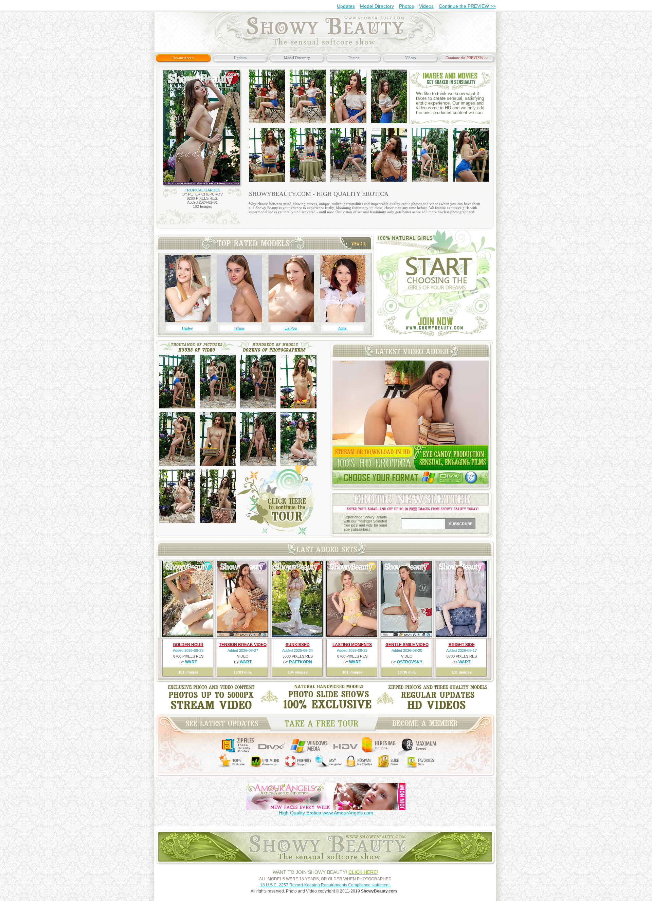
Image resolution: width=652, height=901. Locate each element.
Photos (406, 6)
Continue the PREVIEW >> (467, 6)
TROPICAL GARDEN (202, 190)
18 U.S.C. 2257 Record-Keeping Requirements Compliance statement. (325, 885)
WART (191, 662)
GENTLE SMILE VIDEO (407, 644)
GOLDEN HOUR (188, 644)
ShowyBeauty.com (379, 891)
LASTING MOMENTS (352, 644)
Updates (346, 6)
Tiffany (239, 328)
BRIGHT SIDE (462, 644)
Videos (426, 6)
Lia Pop (291, 328)
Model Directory (377, 6)
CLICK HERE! (363, 872)
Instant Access (183, 58)
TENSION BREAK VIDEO (243, 644)
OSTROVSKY (409, 662)
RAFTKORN (300, 662)
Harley (187, 328)
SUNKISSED (298, 644)
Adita (342, 328)
